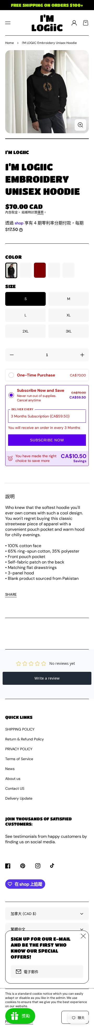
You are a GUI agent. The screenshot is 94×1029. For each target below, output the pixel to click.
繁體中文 (18, 929)
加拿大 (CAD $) (23, 913)
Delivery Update (18, 798)
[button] (8, 23)
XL (68, 315)
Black (11, 270)
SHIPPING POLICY (19, 729)
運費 (40, 212)
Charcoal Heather (54, 270)
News (10, 768)
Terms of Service (19, 758)
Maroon (40, 270)
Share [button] (11, 594)
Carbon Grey (68, 270)
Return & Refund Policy (24, 739)
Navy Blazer (26, 270)
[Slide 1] (47, 138)
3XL (69, 331)
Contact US (14, 788)
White (83, 270)
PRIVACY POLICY (18, 749)
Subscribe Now (47, 440)
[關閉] (83, 936)
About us (12, 778)
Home (9, 43)
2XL (25, 331)
